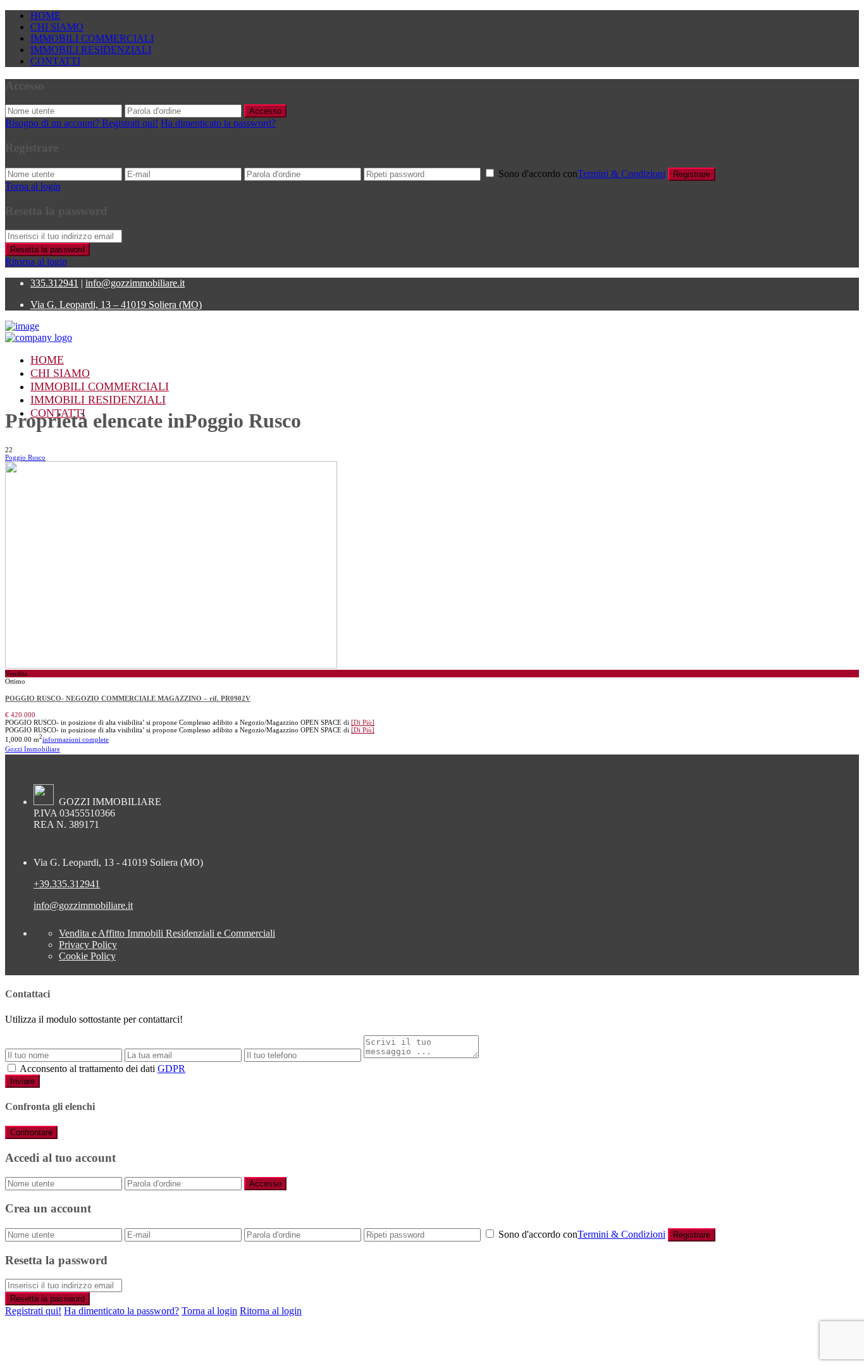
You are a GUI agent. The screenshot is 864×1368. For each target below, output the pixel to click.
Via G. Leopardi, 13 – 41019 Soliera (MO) (116, 304)
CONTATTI (55, 61)
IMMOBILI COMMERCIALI (92, 38)
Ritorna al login (36, 261)
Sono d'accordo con (581, 173)
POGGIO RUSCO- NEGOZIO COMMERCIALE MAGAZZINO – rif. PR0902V (127, 698)
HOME (45, 15)
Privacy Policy (88, 944)
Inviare (22, 1081)
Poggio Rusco (25, 457)
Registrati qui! (33, 1310)
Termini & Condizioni (621, 173)
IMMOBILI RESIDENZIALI (90, 49)
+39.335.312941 (67, 883)
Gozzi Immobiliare (32, 749)
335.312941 (54, 283)
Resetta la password (47, 249)
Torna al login (33, 186)
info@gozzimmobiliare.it (135, 283)
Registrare (691, 174)
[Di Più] (362, 722)
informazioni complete (75, 739)
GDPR (171, 1068)
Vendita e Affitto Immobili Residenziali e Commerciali (167, 933)
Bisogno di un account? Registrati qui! (81, 123)
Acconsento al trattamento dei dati (102, 1068)
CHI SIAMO (56, 27)
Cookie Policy (87, 956)
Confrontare (31, 1132)
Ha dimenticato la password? (218, 123)
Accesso (265, 111)
